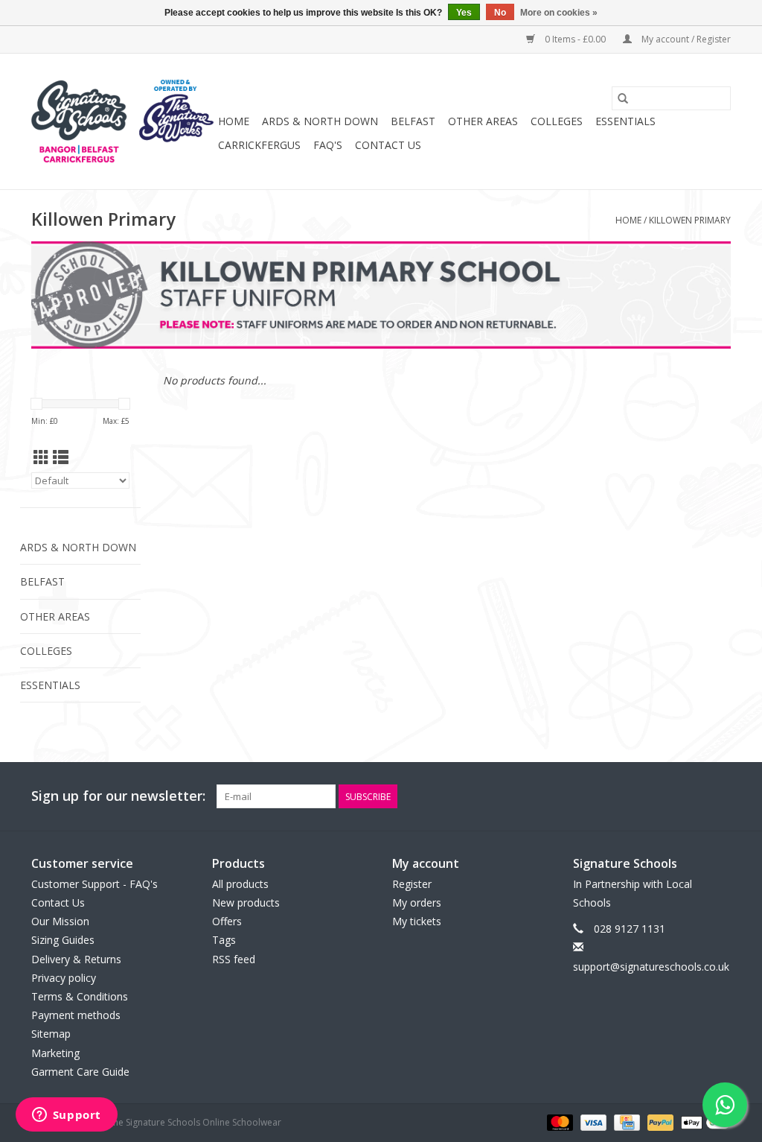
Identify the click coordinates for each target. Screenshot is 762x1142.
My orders (416, 902)
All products (240, 884)
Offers (227, 921)
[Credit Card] (625, 1121)
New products (246, 902)
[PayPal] (659, 1121)
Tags (224, 940)
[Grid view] (41, 457)
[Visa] (592, 1121)
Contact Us (388, 145)
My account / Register (685, 39)
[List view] (60, 457)
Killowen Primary (690, 220)
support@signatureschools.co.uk (651, 966)
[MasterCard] (558, 1121)
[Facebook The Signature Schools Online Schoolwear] (665, 796)
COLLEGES (557, 121)
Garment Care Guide (80, 1072)
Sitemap (51, 1034)
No (500, 12)
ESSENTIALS (625, 121)
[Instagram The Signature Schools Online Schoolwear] (719, 796)
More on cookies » (559, 12)
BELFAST (413, 121)
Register (412, 884)
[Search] (623, 98)
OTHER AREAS (483, 121)
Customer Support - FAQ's (94, 884)
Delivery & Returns (76, 959)
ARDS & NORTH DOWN (320, 121)
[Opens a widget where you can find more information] (66, 1116)
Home (233, 121)
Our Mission (60, 921)
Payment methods (76, 1015)
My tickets (416, 921)
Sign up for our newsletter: (118, 796)
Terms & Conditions (79, 996)
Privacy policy (63, 978)
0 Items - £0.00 (575, 39)
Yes (464, 12)
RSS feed (233, 959)
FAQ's (327, 145)
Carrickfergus (259, 145)
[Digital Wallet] (703, 1121)
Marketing (55, 1053)
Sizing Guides (63, 940)
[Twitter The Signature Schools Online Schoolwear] (692, 796)
